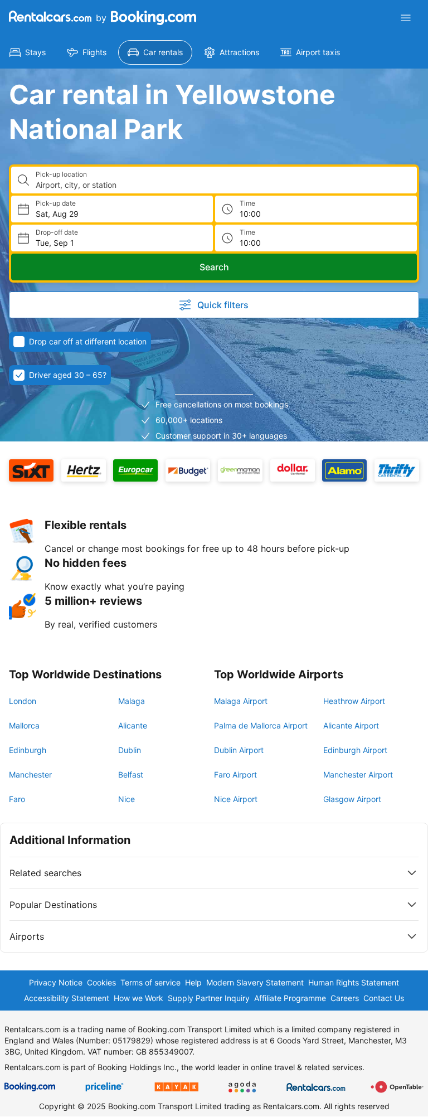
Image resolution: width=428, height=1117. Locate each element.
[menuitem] (27, 52)
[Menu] (405, 17)
